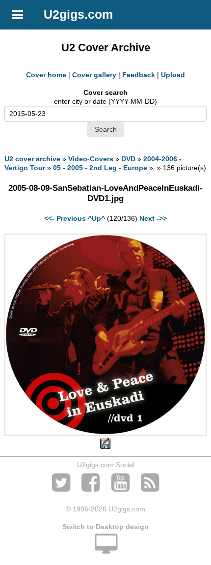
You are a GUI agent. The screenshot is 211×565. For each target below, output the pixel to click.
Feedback (138, 75)
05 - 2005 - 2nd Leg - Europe (100, 168)
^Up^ (96, 218)
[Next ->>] (105, 433)
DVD (128, 159)
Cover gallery (94, 75)
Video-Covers (90, 159)
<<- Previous (65, 218)
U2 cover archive (32, 159)
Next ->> (153, 218)
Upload (173, 75)
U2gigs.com (78, 14)
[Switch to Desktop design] (105, 549)
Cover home (46, 75)
